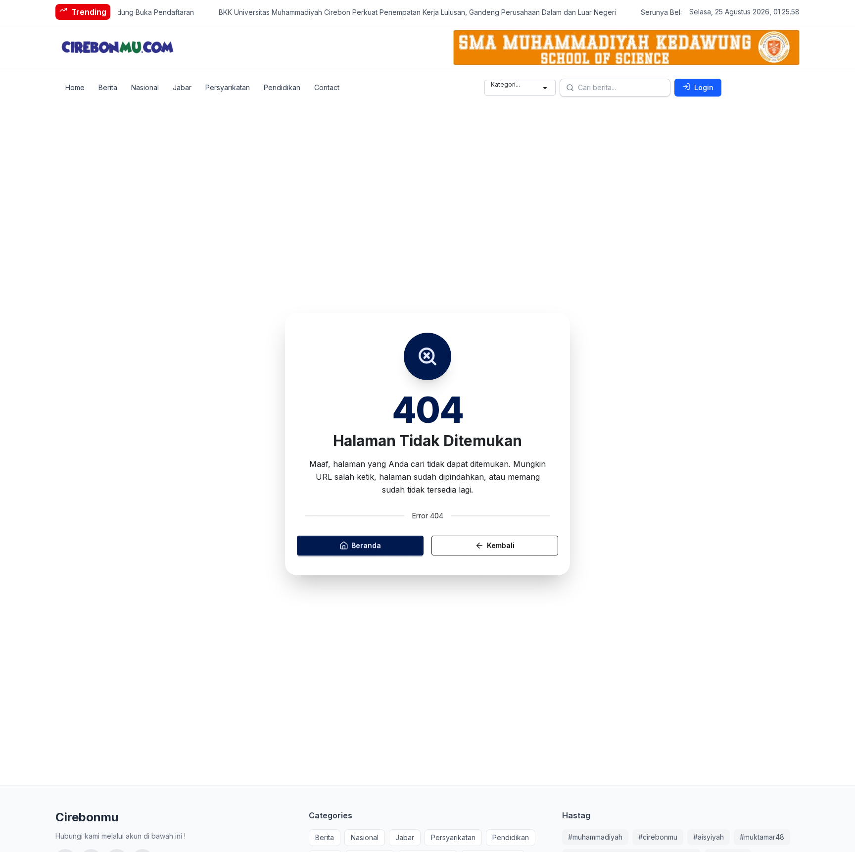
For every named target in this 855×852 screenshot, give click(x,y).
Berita (107, 87)
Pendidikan (282, 87)
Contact (326, 87)
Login (703, 87)
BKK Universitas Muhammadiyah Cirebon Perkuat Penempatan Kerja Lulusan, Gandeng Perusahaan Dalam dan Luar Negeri (406, 12)
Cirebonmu (86, 817)
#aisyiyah (708, 837)
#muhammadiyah (595, 837)
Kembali (501, 546)
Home (75, 87)
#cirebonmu (657, 837)
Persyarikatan (227, 87)
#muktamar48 (762, 837)
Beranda (366, 546)
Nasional (145, 87)
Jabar (182, 87)
